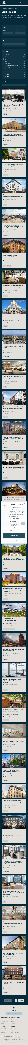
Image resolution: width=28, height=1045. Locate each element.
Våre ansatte (4, 1030)
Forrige (8, 1000)
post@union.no (15, 1032)
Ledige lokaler (14, 1019)
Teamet (13, 1023)
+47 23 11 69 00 (14, 1030)
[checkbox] (3, 54)
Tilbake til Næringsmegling (10, 8)
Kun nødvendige (14, 540)
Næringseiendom (5, 1019)
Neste (20, 1000)
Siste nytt (13, 1021)
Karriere (3, 1032)
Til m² (16, 30)
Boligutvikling (4, 1021)
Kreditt (2, 1023)
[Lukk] (25, 504)
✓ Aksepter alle (14, 535)
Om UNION (4, 1028)
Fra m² (4, 30)
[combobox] (14, 85)
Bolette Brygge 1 (15, 1028)
